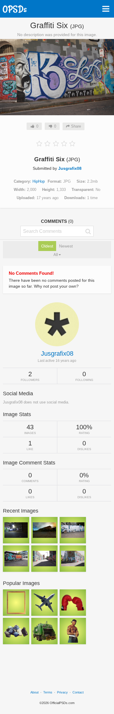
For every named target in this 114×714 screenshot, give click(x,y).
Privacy (62, 692)
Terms (47, 692)
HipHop (38, 181)
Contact (78, 692)
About (34, 692)
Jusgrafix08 (70, 168)
